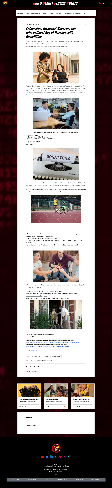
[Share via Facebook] (26, 366)
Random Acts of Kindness (72, 13)
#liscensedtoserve (46, 360)
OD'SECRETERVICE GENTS (55, 3)
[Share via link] (38, 366)
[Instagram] (64, 456)
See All (93, 380)
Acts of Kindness (55, 13)
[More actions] (85, 24)
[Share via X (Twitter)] (30, 366)
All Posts (20, 13)
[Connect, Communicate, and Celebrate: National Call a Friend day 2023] (82, 390)
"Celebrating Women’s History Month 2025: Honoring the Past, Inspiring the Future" (29, 401)
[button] (104, 3)
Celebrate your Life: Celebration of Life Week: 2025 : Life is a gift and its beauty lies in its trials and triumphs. (56, 401)
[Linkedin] (51, 456)
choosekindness (36, 356)
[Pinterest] (60, 456)
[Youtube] (42, 456)
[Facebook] (47, 456)
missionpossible (56, 356)
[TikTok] (69, 456)
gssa (28, 356)
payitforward (46, 356)
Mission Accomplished (33, 13)
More (84, 13)
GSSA (45, 13)
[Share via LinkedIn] (34, 366)
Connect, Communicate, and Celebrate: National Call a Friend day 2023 (81, 401)
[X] (55, 456)
